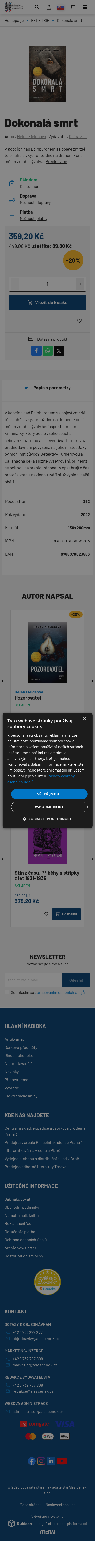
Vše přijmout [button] (49, 794)
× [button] (84, 719)
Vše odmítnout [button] (49, 807)
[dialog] (47, 770)
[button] (48, 819)
